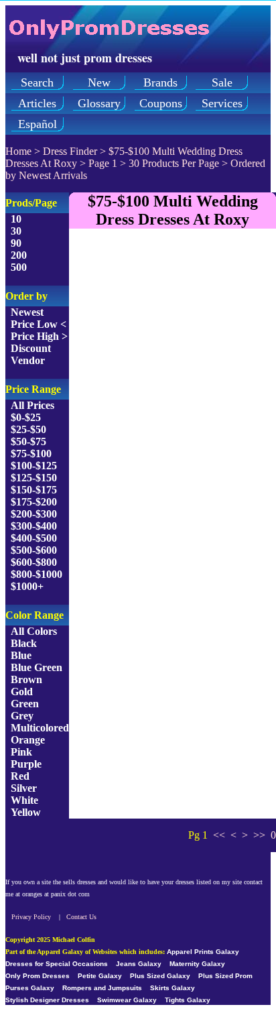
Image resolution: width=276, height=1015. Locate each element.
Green (25, 703)
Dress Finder (70, 151)
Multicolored (40, 727)
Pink (21, 752)
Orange (28, 739)
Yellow (26, 812)
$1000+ (27, 586)
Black (24, 643)
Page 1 (102, 163)
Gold (22, 691)
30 (16, 231)
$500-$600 (34, 550)
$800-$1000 (36, 574)
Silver (24, 788)
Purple (26, 764)
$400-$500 (34, 538)
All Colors (34, 631)
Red (20, 776)
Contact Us (81, 916)
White (24, 800)
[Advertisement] (138, 377)
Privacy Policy (31, 916)
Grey (22, 715)
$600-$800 (34, 562)
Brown (26, 679)
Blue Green (36, 667)
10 (16, 219)
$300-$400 (34, 526)
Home (18, 151)
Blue (21, 655)
